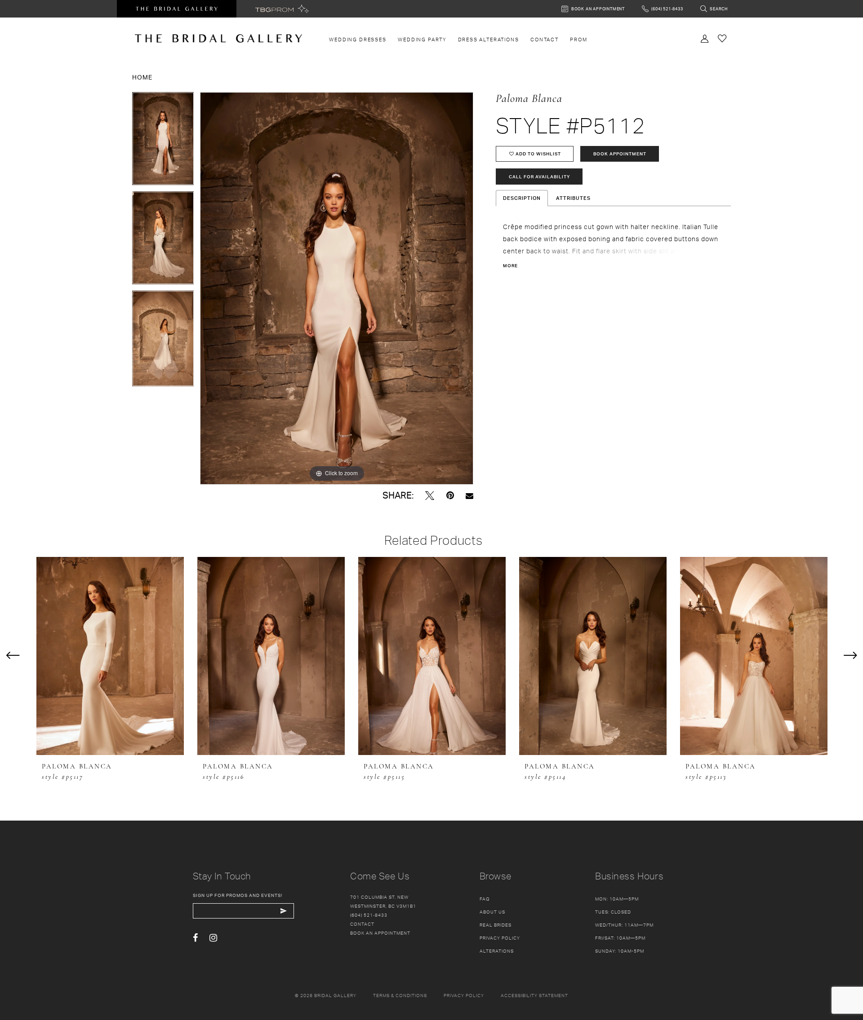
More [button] (510, 265)
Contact (362, 924)
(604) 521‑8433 (368, 915)
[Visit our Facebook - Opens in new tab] (195, 938)
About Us (492, 911)
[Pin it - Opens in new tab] (450, 495)
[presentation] (110, 656)
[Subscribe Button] (284, 910)
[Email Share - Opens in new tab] (469, 495)
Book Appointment (619, 153)
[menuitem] (358, 39)
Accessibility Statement (534, 995)
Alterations (497, 951)
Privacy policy (464, 995)
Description (522, 198)
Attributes (573, 198)
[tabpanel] (163, 141)
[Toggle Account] (704, 38)
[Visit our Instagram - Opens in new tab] (213, 938)
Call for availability (539, 176)
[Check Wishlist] (722, 38)
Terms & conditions (400, 995)
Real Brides (496, 924)
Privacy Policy (500, 938)
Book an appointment (380, 933)
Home (142, 77)
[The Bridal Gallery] (218, 38)
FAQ (485, 898)
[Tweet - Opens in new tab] (429, 495)
